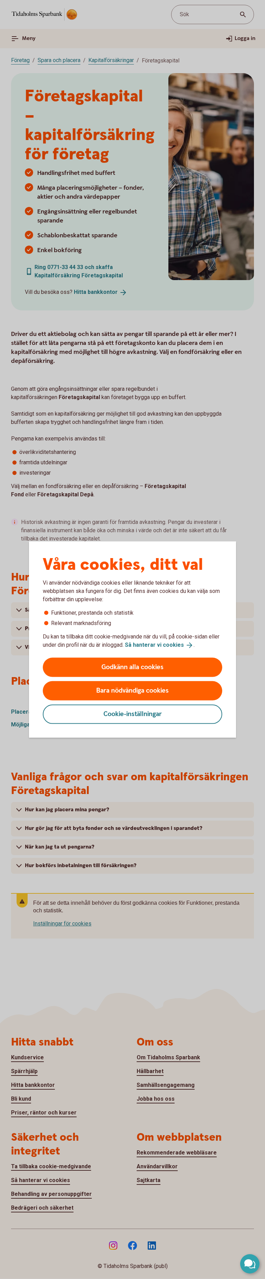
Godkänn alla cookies (132, 667)
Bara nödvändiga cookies (132, 690)
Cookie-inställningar (133, 714)
